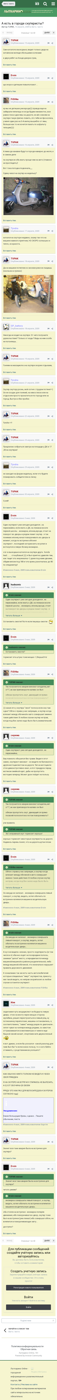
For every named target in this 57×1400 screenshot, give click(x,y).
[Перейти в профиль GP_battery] (6, 327)
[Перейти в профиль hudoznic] (6, 586)
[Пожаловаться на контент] (48, 43)
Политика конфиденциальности (27, 1346)
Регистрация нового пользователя (29, 1288)
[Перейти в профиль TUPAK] (6, 42)
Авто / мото (37, 27)
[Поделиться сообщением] (52, 43)
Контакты (15, 1384)
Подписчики (25, 1321)
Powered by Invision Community (28, 1356)
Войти (28, 1307)
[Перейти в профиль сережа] (6, 736)
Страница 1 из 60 (28, 33)
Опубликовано (25, 43)
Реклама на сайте (29, 1384)
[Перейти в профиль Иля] (6, 1004)
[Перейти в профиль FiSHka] (6, 100)
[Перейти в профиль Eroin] (6, 77)
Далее (47, 32)
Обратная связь (29, 1349)
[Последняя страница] (53, 33)
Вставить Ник (9, 65)
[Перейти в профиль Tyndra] (6, 230)
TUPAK (11, 27)
